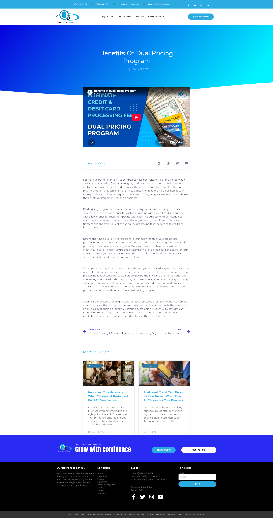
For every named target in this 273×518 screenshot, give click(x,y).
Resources (154, 16)
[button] (159, 163)
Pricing (140, 16)
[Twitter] (195, 5)
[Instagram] (201, 5)
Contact (101, 493)
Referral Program (106, 484)
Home (100, 473)
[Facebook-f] (188, 5)
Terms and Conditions (142, 487)
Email (181, 473)
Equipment (108, 16)
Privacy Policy (138, 490)
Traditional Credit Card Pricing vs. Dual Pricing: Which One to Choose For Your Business (164, 396)
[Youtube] (207, 5)
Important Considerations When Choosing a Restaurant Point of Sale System (108, 396)
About (100, 487)
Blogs (100, 490)
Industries (125, 16)
